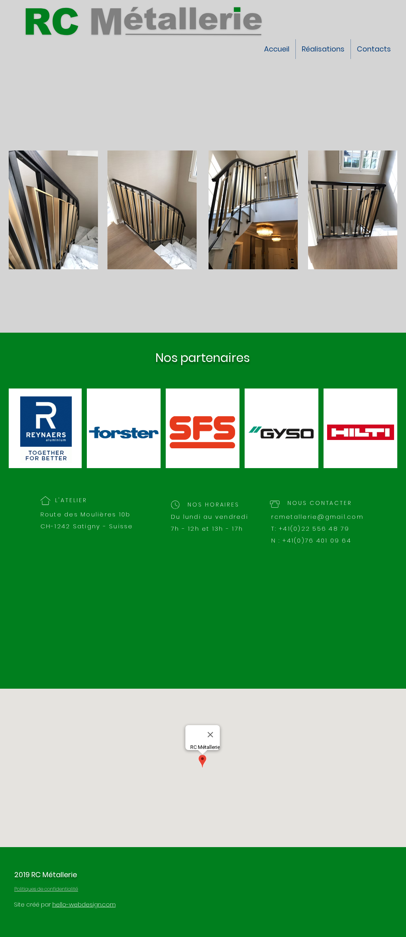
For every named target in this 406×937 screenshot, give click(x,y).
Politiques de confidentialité (46, 889)
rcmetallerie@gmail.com (317, 516)
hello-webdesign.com (84, 904)
